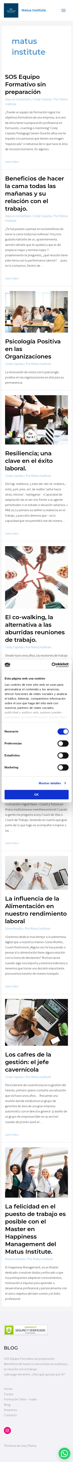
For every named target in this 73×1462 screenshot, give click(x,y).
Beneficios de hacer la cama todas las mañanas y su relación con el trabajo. (34, 193)
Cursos (8, 1394)
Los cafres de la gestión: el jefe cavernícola (28, 1062)
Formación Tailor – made (20, 1399)
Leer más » (12, 161)
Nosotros (10, 1410)
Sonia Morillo (14, 928)
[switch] (63, 743)
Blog (7, 1404)
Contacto (10, 1415)
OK (36, 794)
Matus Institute (34, 10)
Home (8, 1389)
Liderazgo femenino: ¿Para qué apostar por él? (34, 1374)
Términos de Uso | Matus (20, 1445)
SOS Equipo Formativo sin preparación (25, 84)
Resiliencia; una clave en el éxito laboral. (29, 461)
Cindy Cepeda (42, 99)
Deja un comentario (18, 99)
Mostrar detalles (50, 783)
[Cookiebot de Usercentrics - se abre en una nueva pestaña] (52, 665)
